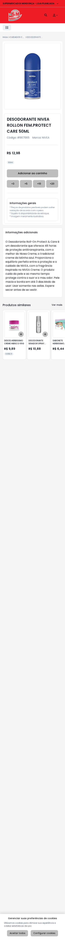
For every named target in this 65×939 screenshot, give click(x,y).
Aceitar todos (17, 933)
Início (5, 37)
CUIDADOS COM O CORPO (23, 37)
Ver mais (57, 305)
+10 (39, 183)
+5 (26, 183)
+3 (12, 183)
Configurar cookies (44, 933)
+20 (52, 183)
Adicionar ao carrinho (32, 173)
